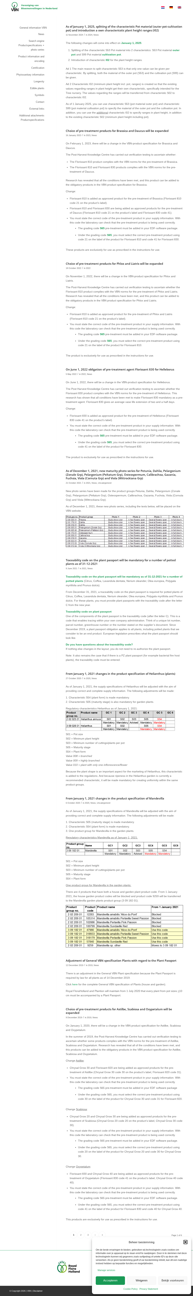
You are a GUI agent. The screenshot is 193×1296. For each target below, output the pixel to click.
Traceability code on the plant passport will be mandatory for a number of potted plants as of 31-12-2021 (121, 562)
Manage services (106, 1270)
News (96, 35)
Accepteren (110, 1280)
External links (36, 108)
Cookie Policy (130, 1289)
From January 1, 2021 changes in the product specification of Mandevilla (115, 798)
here (75, 984)
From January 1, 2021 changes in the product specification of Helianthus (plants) (120, 674)
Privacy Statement (148, 1289)
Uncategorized (104, 483)
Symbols (39, 95)
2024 (90, 35)
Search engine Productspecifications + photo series (31, 45)
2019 (90, 965)
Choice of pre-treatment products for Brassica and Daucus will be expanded (117, 131)
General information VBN (33, 27)
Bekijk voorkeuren (173, 1280)
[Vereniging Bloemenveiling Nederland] (34, 7)
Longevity (39, 81)
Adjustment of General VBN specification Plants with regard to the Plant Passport (121, 960)
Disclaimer (38, 1291)
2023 (88, 135)
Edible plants (37, 88)
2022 (88, 268)
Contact (40, 101)
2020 (88, 678)
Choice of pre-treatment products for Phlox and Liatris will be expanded (114, 263)
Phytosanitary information (30, 74)
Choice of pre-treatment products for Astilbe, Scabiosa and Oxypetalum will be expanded (119, 1011)
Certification (37, 67)
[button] (185, 1242)
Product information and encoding (31, 58)
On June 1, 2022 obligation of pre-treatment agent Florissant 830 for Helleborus (120, 369)
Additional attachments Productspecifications (31, 117)
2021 (88, 483)
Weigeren (141, 1280)
